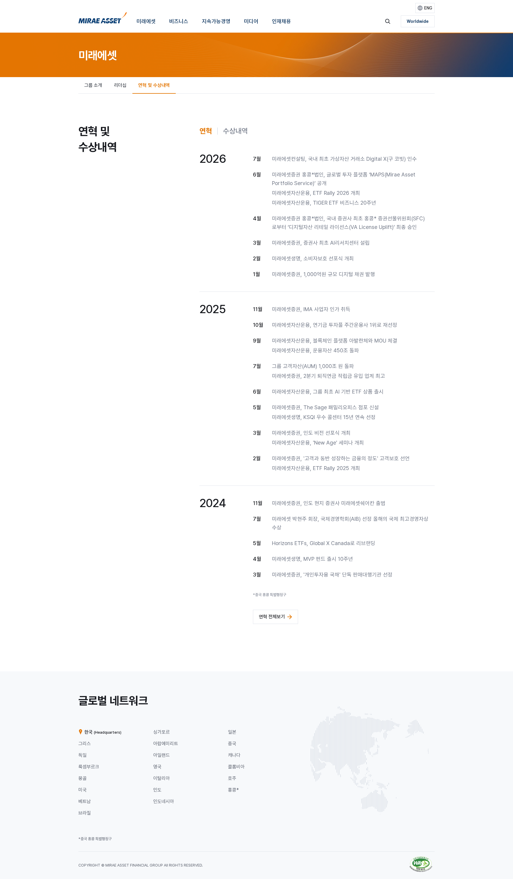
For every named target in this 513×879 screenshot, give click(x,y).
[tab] (206, 131)
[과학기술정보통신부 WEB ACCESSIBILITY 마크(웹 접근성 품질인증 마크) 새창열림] (421, 859)
